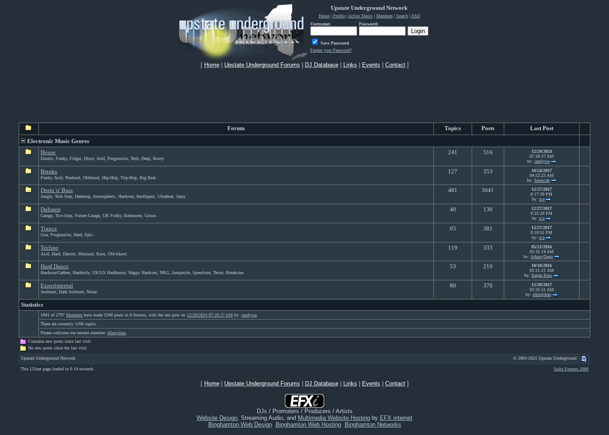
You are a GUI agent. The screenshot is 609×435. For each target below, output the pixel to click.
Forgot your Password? (331, 50)
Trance (49, 228)
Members (74, 314)
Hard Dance (55, 266)
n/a (541, 199)
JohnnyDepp (542, 256)
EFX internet (396, 417)
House (48, 152)
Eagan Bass (541, 275)
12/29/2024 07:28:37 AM (210, 314)
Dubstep (51, 209)
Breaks (49, 171)
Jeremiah (542, 180)
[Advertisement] (304, 95)
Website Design (217, 417)
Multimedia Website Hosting (334, 417)
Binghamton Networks (373, 424)
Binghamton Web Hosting (308, 424)
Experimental (57, 285)
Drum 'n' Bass (57, 190)
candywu (542, 161)
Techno (49, 247)
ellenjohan (542, 294)
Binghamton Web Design (240, 424)
